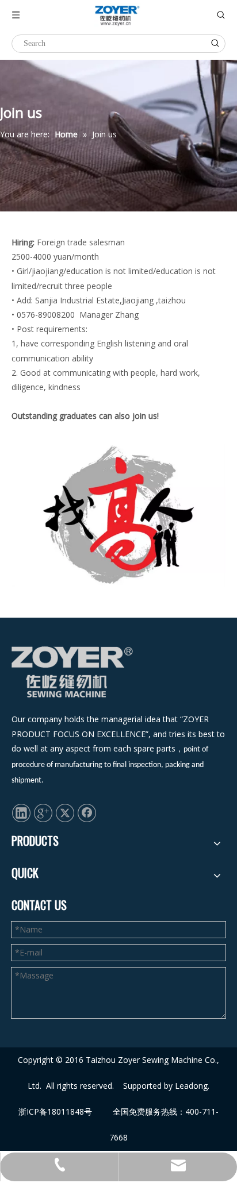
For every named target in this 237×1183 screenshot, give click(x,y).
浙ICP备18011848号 (55, 1111)
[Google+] (43, 812)
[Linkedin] (21, 812)
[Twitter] (65, 812)
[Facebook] (87, 812)
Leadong (191, 1085)
